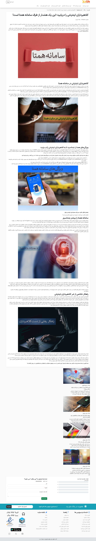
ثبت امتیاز (45, 481)
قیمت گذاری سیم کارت (55, 6)
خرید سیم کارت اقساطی (66, 6)
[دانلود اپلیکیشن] (16, 529)
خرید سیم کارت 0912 (77, 6)
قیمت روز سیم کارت (86, 524)
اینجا (75, 227)
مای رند (88, 10)
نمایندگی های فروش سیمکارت (21, 289)
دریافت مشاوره (87, 517)
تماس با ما (45, 519)
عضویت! (9, 506)
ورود (8, 2)
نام (46, 483)
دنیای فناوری (84, 385)
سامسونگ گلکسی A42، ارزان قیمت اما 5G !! (81, 468)
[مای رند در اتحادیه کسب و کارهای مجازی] (22, 522)
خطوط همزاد (66, 517)
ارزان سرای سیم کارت (86, 531)
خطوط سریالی (66, 519)
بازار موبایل (85, 413)
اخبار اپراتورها (79, 10)
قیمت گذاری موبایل (65, 528)
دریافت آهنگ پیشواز (64, 531)
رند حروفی (66, 515)
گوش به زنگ (87, 515)
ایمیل (45, 487)
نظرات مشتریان (44, 522)
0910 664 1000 (12, 515)
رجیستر (65, 224)
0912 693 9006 (13, 512)
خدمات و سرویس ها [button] (82, 512)
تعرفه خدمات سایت (43, 526)
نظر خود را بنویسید (43, 491)
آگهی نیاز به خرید (86, 519)
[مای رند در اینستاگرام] (9, 534)
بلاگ (38, 6)
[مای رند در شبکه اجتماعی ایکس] (16, 534)
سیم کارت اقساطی (65, 524)
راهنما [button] (66, 512)
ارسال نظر (44, 498)
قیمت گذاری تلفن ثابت (45, 6)
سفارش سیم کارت (65, 522)
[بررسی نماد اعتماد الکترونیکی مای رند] (9, 522)
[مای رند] (86, 2)
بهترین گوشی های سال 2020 (84, 442)
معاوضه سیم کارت (86, 522)
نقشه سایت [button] (42, 512)
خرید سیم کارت (86, 6)
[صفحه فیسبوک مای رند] (22, 534)
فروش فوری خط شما (86, 526)
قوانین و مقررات (44, 524)
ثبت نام (11, 2)
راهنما (46, 517)
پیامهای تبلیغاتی (36, 358)
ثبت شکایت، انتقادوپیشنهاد (41, 528)
